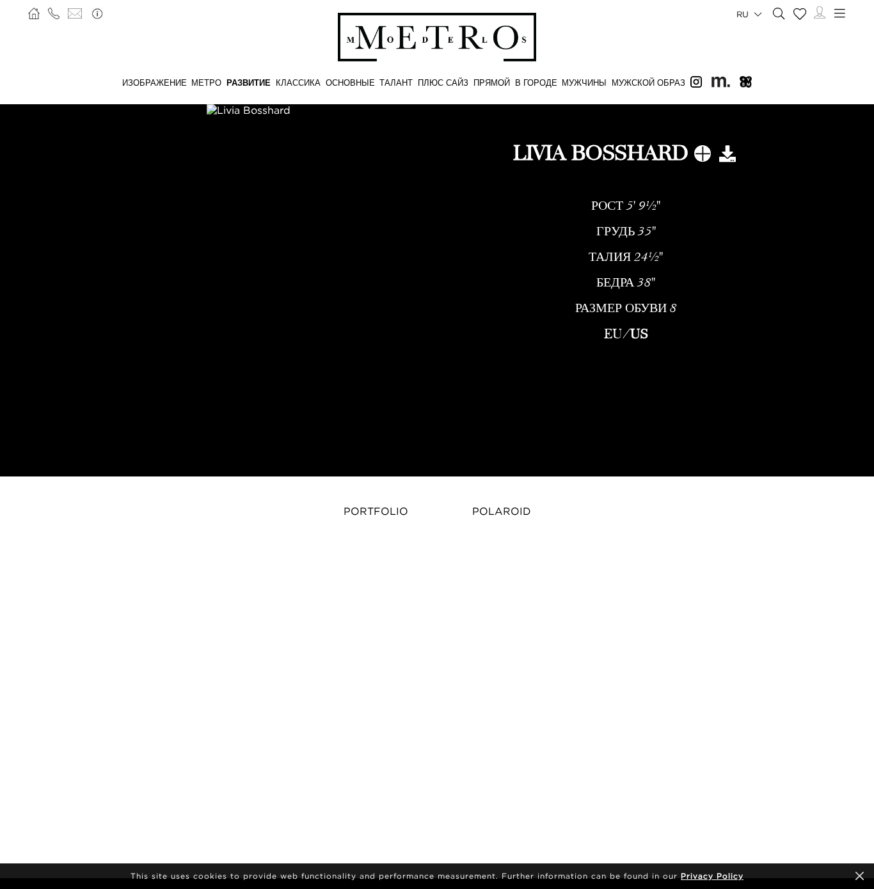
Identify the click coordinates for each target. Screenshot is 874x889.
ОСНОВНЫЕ (350, 82)
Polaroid (501, 511)
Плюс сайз (443, 82)
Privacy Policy (712, 876)
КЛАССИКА (298, 82)
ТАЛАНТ (396, 82)
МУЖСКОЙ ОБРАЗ (648, 82)
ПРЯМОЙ (491, 82)
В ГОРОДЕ (536, 82)
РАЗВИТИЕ (248, 82)
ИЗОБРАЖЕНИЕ (154, 82)
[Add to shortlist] (702, 156)
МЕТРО (206, 82)
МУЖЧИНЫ (584, 82)
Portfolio (376, 511)
